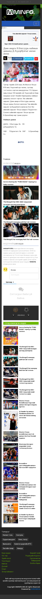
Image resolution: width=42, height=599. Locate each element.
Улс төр (5, 556)
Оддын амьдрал (9, 539)
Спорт (4, 569)
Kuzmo (10, 57)
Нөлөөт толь (8, 535)
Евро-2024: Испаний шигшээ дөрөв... (17, 44)
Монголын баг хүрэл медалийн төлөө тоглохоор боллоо (26, 446)
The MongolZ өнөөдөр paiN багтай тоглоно (19, 222)
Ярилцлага (7, 544)
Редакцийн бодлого (33, 556)
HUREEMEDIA (35, 589)
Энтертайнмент (8, 572)
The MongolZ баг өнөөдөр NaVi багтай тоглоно (21, 239)
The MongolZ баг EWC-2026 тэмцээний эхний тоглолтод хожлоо (26, 381)
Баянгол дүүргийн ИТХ (22, 544)
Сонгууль (19, 535)
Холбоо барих (35, 563)
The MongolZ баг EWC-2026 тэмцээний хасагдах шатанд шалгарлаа (17, 203)
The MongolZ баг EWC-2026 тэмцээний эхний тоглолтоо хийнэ (26, 392)
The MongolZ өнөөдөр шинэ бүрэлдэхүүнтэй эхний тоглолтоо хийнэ (27, 506)
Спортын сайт (11, 5)
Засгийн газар (8, 548)
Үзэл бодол (6, 561)
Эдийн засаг (6, 558)
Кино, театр (23, 539)
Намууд (20, 548)
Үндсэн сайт (11, 2)
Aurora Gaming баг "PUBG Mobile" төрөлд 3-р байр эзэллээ (20, 183)
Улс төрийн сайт (23, 2)
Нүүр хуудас (6, 553)
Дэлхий (4, 566)
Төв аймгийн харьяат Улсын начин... (25, 34)
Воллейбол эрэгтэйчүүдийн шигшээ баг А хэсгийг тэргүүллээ (27, 465)
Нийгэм (4, 564)
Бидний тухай (35, 553)
